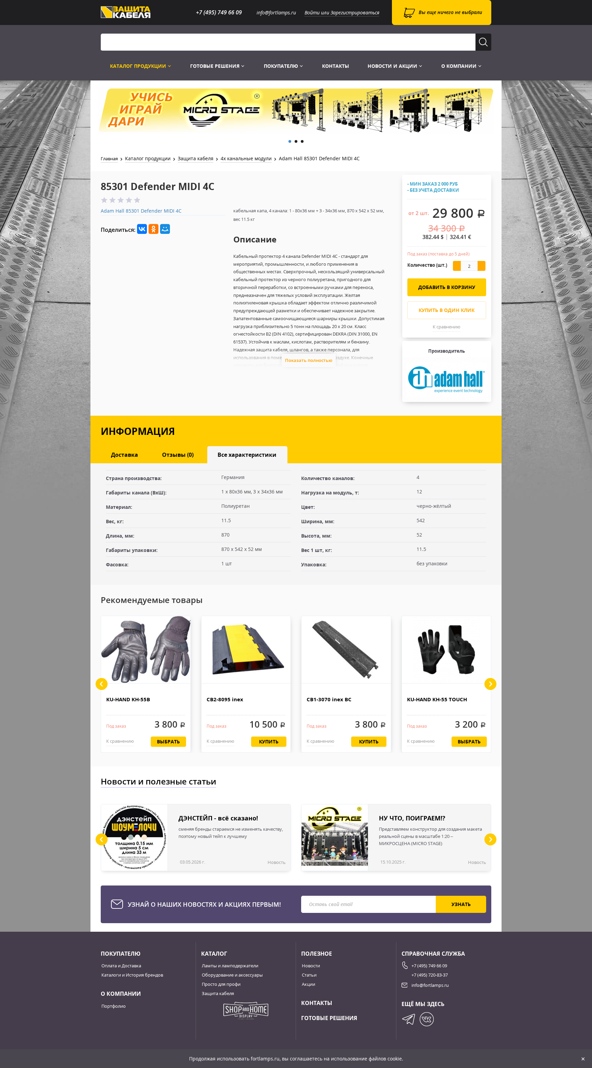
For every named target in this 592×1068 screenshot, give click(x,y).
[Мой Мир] (165, 229)
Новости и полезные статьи (158, 781)
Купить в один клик (446, 310)
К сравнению (446, 327)
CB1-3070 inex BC (329, 699)
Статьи (309, 975)
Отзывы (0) (178, 454)
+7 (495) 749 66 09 (219, 12)
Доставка (124, 454)
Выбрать (168, 741)
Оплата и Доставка (121, 966)
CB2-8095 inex (225, 699)
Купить (269, 741)
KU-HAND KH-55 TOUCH (437, 699)
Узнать (461, 904)
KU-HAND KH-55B (128, 699)
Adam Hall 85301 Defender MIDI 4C (141, 211)
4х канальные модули (246, 158)
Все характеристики (247, 454)
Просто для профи (221, 984)
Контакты (335, 66)
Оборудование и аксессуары (232, 975)
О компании (459, 66)
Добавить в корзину (446, 287)
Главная (109, 158)
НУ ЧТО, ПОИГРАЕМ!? (412, 818)
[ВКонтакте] (142, 229)
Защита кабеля (195, 158)
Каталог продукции (139, 66)
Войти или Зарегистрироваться (342, 12)
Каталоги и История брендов (132, 975)
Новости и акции (393, 66)
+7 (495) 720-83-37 (429, 975)
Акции (308, 984)
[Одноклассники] (154, 229)
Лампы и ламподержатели (230, 966)
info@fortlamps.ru (276, 12)
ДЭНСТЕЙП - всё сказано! (218, 818)
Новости (311, 966)
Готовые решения (215, 66)
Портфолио (113, 1006)
